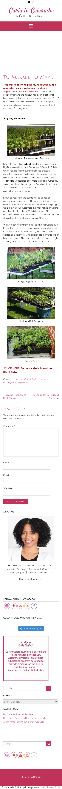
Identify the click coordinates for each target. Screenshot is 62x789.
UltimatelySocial (52, 787)
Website (7, 488)
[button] (31, 26)
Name (7, 462)
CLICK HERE (12, 368)
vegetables (23, 382)
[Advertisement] (31, 52)
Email (6, 475)
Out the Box (36, 777)
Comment (9, 426)
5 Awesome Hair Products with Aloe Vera (23, 721)
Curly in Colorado (31, 11)
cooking (16, 379)
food (23, 379)
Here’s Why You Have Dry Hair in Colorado (24, 718)
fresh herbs (32, 379)
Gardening (43, 379)
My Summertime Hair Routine (18, 714)
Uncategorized (10, 382)
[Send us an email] (29, 2)
